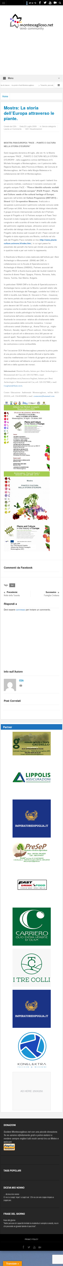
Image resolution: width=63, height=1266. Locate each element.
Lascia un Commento (13, 129)
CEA (21, 680)
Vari (12, 585)
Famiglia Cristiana (51, 594)
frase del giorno (9, 1220)
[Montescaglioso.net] (31, 21)
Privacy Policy (31, 1239)
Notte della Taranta (12, 594)
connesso (20, 609)
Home (5, 96)
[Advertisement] (31, 51)
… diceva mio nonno (11, 1194)
